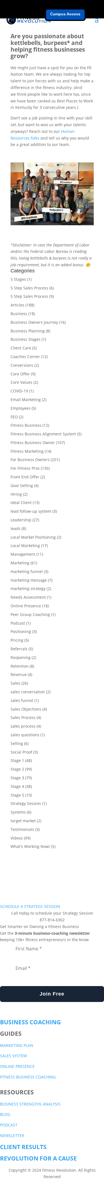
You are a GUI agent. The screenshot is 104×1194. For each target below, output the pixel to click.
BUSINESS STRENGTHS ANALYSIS (30, 1104)
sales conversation (28, 691)
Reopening (21, 657)
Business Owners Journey (34, 322)
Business (19, 313)
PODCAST (8, 1125)
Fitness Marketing (27, 451)
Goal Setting (22, 485)
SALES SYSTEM (13, 1055)
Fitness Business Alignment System (43, 434)
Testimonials (22, 829)
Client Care (21, 348)
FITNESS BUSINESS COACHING (28, 1077)
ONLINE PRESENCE (17, 1066)
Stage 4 (17, 786)
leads (16, 528)
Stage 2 (17, 769)
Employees (21, 408)
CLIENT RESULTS (23, 1147)
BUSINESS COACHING (30, 1022)
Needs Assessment (28, 597)
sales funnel (22, 700)
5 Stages (18, 279)
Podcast (18, 623)
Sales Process (23, 717)
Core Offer (20, 374)
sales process (23, 726)
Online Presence (26, 605)
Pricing (17, 640)
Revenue (19, 674)
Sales (15, 683)
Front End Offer (25, 476)
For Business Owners (30, 459)
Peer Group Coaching (30, 614)
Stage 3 (17, 777)
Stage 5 (17, 795)
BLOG (5, 1114)
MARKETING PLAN (16, 1045)
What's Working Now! (30, 846)
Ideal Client (21, 502)
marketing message (29, 580)
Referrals (19, 648)
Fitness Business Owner (33, 442)
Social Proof (21, 752)
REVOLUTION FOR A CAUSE (38, 1158)
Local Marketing (25, 545)
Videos (17, 838)
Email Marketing (26, 399)
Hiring (16, 494)
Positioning (21, 631)
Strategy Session (26, 803)
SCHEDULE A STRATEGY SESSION (30, 906)
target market (23, 820)
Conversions (22, 365)
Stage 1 (17, 760)
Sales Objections (26, 709)
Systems (18, 812)
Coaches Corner (25, 356)
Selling (17, 743)
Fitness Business (26, 425)
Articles (17, 305)
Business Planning (28, 331)
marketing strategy (28, 588)
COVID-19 (19, 391)
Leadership (21, 519)
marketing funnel (27, 571)
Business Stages (25, 339)
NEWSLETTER (12, 1135)
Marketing (20, 562)
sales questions (25, 734)
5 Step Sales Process (29, 288)
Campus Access (65, 14)
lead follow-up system (31, 511)
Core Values (21, 382)
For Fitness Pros (25, 468)
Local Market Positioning (33, 537)
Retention (20, 666)
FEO (14, 416)
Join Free (52, 994)
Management (23, 554)
